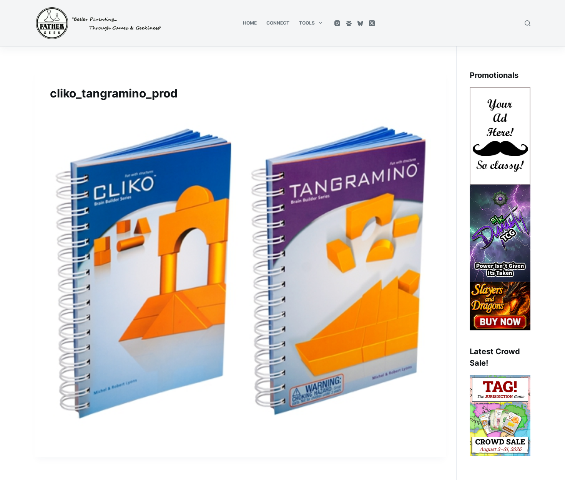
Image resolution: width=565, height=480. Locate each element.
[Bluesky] (360, 23)
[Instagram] (337, 23)
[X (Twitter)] (372, 23)
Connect (277, 23)
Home (250, 23)
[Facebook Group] (349, 23)
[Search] (527, 23)
